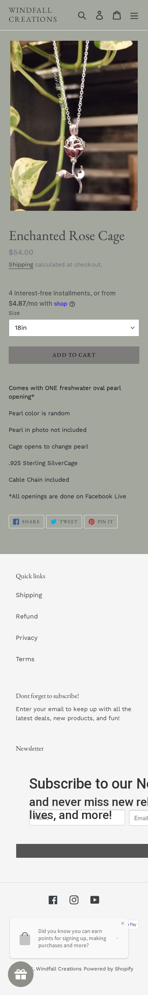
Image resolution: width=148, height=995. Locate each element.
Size (14, 313)
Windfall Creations (33, 15)
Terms (25, 659)
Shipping (21, 264)
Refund (27, 616)
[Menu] (134, 15)
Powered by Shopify (108, 969)
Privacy (26, 637)
